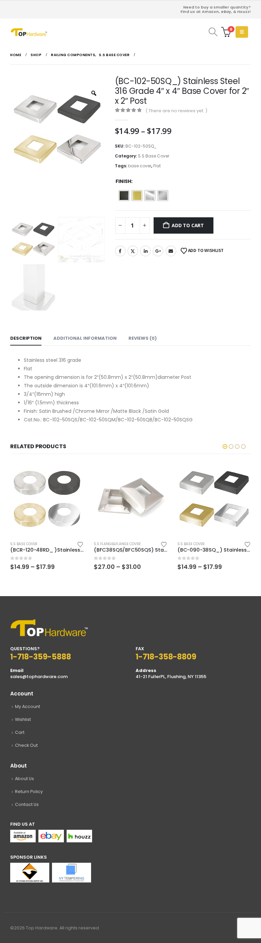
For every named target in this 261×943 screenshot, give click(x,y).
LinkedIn (145, 251)
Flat (157, 166)
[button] (213, 32)
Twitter (132, 251)
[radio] (124, 195)
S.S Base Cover (153, 156)
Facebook (120, 251)
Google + (158, 251)
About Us (24, 778)
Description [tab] (25, 338)
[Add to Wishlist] (80, 544)
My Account (27, 706)
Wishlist (23, 719)
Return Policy (29, 791)
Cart (19, 732)
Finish (123, 181)
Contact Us (27, 804)
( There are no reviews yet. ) (176, 110)
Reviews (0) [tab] (142, 338)
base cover (139, 166)
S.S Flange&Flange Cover (33, 543)
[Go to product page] (47, 499)
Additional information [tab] (85, 338)
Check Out (26, 745)
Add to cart (188, 225)
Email (171, 251)
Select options (72, 473)
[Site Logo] (29, 31)
